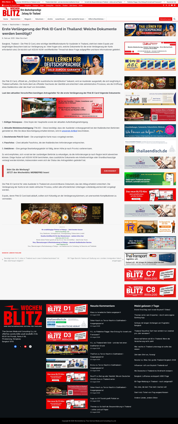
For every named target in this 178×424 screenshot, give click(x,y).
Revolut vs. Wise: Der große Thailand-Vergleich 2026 (155, 360)
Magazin (28, 19)
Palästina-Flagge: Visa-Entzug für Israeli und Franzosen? (134, 2)
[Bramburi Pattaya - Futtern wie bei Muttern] (62, 223)
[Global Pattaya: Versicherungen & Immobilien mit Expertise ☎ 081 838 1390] (150, 54)
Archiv (50, 19)
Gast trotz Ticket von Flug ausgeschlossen (151, 392)
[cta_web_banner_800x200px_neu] (150, 137)
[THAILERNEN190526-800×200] (62, 74)
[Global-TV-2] (150, 249)
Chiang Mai (49, 5)
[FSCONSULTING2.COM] (150, 105)
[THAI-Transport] (150, 265)
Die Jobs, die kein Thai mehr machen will (150, 387)
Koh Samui (73, 5)
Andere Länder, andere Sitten (146, 398)
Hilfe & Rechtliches (96, 19)
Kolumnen (39, 19)
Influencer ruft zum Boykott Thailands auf (151, 365)
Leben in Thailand (15, 253)
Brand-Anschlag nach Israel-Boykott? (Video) (152, 310)
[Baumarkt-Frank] (150, 233)
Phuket (65, 5)
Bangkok (28, 5)
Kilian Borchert (21, 38)
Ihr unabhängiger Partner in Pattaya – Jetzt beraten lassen (62, 229)
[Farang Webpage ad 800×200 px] (150, 121)
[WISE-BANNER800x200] (150, 185)
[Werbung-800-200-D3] (67, 341)
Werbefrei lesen (165, 19)
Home (5, 19)
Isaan (42, 5)
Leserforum (60, 19)
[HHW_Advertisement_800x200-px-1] (67, 368)
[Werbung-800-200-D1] (67, 314)
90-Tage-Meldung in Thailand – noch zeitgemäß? (153, 381)
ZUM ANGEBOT (110, 171)
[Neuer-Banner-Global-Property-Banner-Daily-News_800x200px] (62, 117)
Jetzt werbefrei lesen (75, 19)
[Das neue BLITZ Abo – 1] (150, 201)
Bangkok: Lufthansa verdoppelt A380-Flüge (151, 376)
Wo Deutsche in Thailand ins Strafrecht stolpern (153, 371)
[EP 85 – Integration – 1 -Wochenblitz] (67, 354)
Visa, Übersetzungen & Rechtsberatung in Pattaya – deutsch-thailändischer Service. (62, 242)
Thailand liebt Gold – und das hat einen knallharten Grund (52, 2)
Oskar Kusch (95, 320)
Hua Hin (58, 5)
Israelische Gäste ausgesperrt (109, 312)
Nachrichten (15, 19)
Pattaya (35, 5)
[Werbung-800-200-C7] (150, 281)
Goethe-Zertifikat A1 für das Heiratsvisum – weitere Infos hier (62, 236)
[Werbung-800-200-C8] (150, 297)
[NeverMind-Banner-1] (150, 168)
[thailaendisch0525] (150, 153)
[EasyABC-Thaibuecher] (150, 70)
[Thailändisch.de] (67, 327)
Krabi (80, 5)
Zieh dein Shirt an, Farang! (144, 355)
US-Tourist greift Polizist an (108, 398)
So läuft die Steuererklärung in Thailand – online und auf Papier (93, 2)
